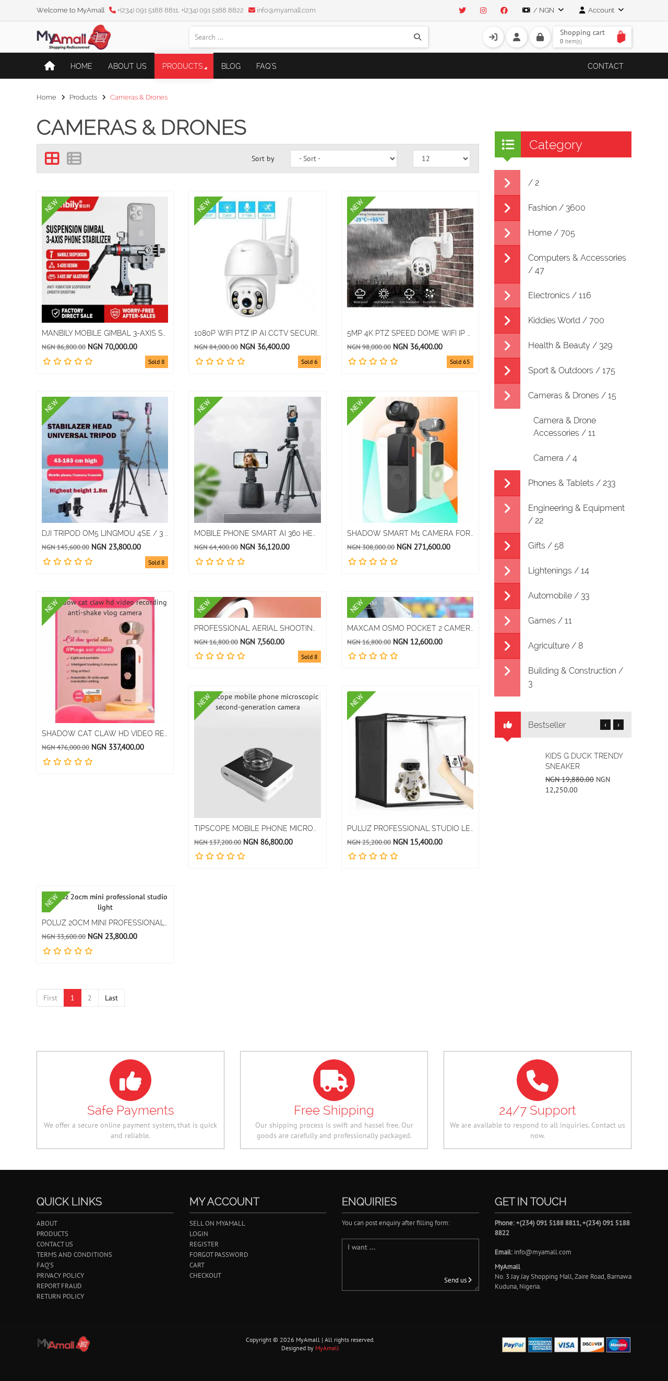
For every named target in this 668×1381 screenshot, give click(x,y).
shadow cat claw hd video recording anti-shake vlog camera (105, 733)
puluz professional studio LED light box (410, 828)
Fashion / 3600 (557, 208)
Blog (231, 66)
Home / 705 (551, 233)
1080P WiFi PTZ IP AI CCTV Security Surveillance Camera (257, 333)
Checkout (205, 1275)
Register (204, 1244)
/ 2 (533, 183)
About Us (127, 66)
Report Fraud (59, 1285)
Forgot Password (218, 1254)
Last (111, 998)
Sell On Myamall (217, 1223)
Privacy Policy (60, 1275)
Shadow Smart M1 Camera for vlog (410, 533)
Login (198, 1233)
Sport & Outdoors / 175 (571, 370)
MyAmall (327, 1348)
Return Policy (60, 1296)
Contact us (55, 1244)
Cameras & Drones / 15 (572, 395)
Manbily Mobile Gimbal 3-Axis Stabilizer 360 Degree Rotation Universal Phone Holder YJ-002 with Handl (105, 333)
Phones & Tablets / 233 (571, 483)
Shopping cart (582, 36)
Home (81, 66)
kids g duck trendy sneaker (584, 761)
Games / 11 (550, 621)
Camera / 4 (555, 458)
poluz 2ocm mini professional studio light (105, 923)
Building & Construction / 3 (575, 677)
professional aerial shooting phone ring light (257, 628)
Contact (606, 66)
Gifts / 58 (546, 546)
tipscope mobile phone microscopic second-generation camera (257, 828)
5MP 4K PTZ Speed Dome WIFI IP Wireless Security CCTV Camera (410, 333)
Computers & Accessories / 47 (577, 264)
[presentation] (605, 724)
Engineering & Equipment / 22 (576, 514)
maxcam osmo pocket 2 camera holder (410, 628)
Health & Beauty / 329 (570, 345)
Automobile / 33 (558, 596)
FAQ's (266, 66)
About (47, 1223)
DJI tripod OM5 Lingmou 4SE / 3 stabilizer (105, 533)
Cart (197, 1265)
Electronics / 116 (559, 295)
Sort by (263, 158)
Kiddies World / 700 (566, 320)
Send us (456, 1280)
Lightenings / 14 (558, 571)
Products (182, 66)
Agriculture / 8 (555, 646)
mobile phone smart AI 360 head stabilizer (257, 533)
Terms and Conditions (74, 1254)
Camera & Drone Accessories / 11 (564, 426)
